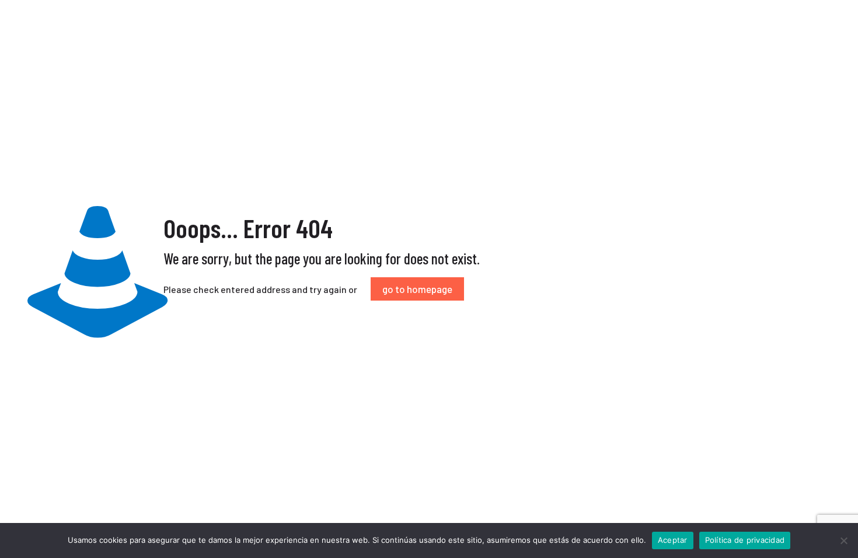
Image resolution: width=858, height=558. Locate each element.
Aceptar (673, 540)
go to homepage (417, 289)
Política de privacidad (745, 540)
